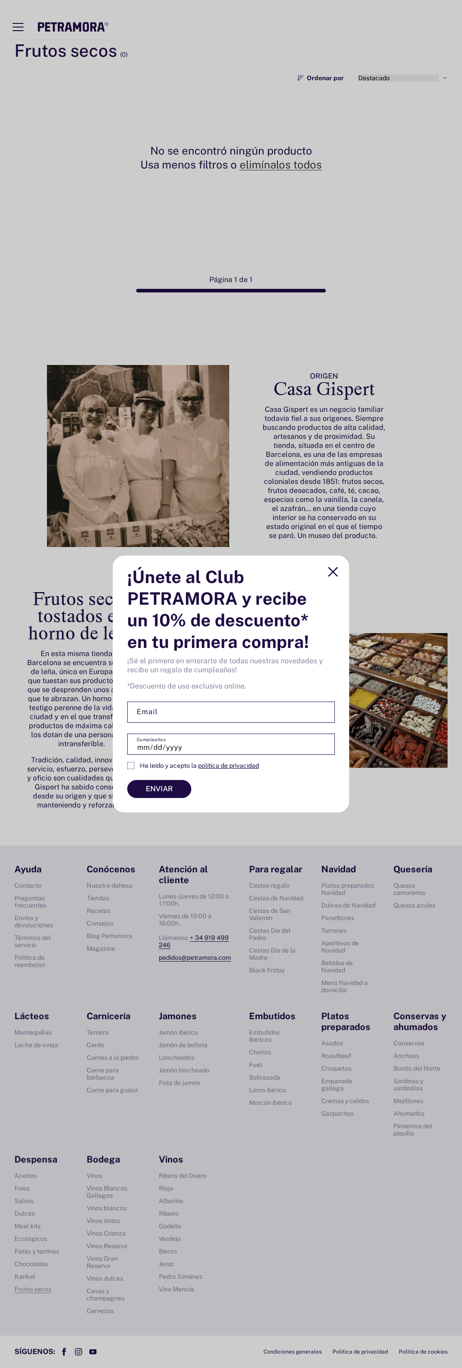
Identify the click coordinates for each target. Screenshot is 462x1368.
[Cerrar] (333, 572)
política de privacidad (228, 765)
